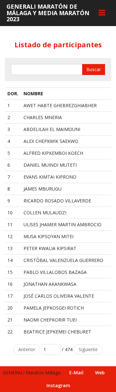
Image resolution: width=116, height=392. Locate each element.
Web (100, 372)
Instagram (58, 385)
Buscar (93, 69)
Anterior (26, 349)
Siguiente (88, 349)
